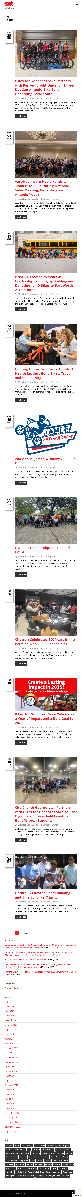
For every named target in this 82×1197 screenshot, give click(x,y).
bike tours (60, 1153)
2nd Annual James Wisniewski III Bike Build (45, 461)
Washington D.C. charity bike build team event (52, 1176)
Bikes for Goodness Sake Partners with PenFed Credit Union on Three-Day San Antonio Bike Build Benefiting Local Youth (44, 87)
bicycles (66, 1146)
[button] (77, 5)
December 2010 (12, 1113)
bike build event (47, 1149)
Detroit (39, 1161)
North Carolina (44, 1168)
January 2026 (11, 1015)
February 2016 (11, 1071)
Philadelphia (63, 1168)
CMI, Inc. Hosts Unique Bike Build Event (42, 550)
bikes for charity (48, 1153)
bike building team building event (17, 1153)
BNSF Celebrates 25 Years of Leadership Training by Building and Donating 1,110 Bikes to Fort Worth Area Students (44, 283)
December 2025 (12, 1020)
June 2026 (9, 1006)
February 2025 (11, 1048)
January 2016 (11, 1076)
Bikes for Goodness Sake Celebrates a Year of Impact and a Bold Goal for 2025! (45, 718)
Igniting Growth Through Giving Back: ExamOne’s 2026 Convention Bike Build (40, 971)
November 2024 (12, 1057)
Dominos (47, 1161)
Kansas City (39, 1164)
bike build (36, 1149)
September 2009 (12, 1126)
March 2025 (10, 1043)
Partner (54, 1168)
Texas (65, 1172)
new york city (10, 1168)
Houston (30, 1164)
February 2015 (11, 1085)
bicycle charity (40, 1146)
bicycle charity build (54, 1146)
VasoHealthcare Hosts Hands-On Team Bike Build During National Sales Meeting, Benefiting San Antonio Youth (42, 188)
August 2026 (10, 1001)
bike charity (35, 1153)
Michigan (57, 1164)
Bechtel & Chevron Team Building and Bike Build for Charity (42, 895)
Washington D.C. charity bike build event (20, 1176)
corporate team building (59, 1157)
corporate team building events (17, 1161)
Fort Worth (9, 1164)
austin (17, 1146)
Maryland (48, 1164)
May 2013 (9, 1099)
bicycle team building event (15, 1149)
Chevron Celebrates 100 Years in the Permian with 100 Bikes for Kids (45, 641)
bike (28, 1149)
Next (26, 933)
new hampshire (68, 1164)
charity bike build (12, 1157)
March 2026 (10, 1011)
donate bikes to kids (60, 1161)
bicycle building (27, 1146)
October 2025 (11, 1025)
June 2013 (9, 1094)
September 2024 (12, 1062)
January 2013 (11, 1103)
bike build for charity (62, 1149)
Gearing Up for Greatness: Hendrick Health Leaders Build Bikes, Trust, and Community (44, 373)
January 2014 (11, 1089)
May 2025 (9, 1038)
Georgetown (20, 1164)
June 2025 (9, 1034)
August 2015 (10, 1080)
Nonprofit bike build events (27, 1168)
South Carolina (21, 1172)
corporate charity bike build (38, 1157)
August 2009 (10, 1131)
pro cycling (9, 1172)
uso (70, 1172)
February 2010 (11, 1117)
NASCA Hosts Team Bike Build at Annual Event (26, 959)
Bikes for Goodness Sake (29, 98)
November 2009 (12, 1122)
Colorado (23, 1157)
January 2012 (11, 1108)
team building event (53, 1172)
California (69, 1153)
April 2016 (9, 1066)
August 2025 (10, 1029)
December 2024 (12, 1052)
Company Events (50, 98)
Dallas (32, 1161)
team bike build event (36, 1172)
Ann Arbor (9, 1146)
